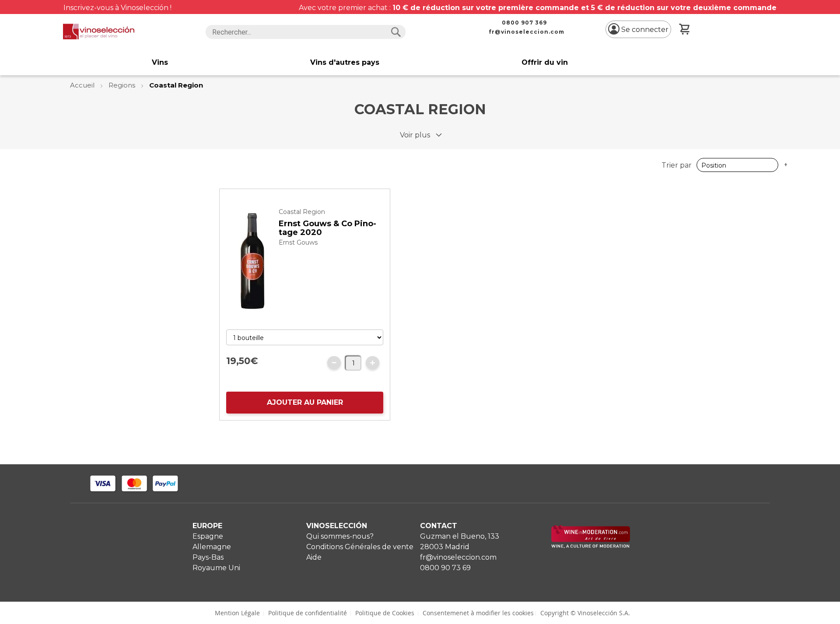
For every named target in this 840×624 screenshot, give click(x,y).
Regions (122, 85)
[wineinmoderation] (590, 546)
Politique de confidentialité (307, 613)
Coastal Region (302, 212)
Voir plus (415, 135)
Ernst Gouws (298, 242)
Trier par (677, 165)
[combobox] (306, 32)
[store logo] (98, 31)
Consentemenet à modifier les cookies (478, 613)
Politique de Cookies (384, 613)
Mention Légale (237, 613)
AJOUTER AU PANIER (305, 402)
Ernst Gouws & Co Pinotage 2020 (327, 228)
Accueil (83, 85)
